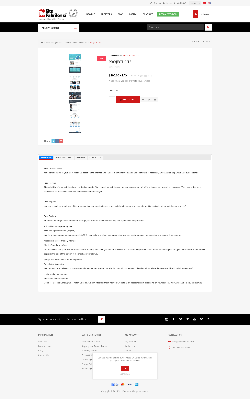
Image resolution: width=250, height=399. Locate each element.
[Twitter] (180, 319)
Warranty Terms (89, 350)
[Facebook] (173, 319)
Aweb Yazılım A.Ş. (131, 55)
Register (157, 3)
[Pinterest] (187, 319)
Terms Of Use (88, 355)
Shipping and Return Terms (94, 346)
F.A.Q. (41, 350)
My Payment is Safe (91, 341)
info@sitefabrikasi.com (183, 341)
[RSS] (208, 319)
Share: (47, 141)
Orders (128, 350)
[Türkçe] (204, 3)
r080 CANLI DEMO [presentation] (64, 158)
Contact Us (43, 355)
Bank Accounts (45, 346)
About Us (42, 341)
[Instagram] (166, 319)
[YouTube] (194, 319)
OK (125, 368)
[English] (209, 3)
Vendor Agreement (90, 368)
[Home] (41, 42)
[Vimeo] (201, 319)
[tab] (46, 158)
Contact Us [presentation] (96, 158)
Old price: (134, 75)
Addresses (130, 346)
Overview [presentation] (46, 158)
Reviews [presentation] (81, 158)
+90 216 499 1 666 (181, 347)
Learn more (125, 374)
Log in (169, 3)
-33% (101, 58)
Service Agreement (90, 359)
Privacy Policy (88, 364)
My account (130, 341)
